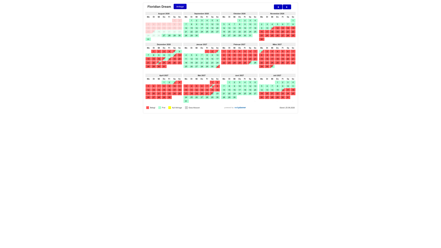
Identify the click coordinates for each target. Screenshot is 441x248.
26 (212, 31)
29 (174, 35)
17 (202, 28)
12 (212, 24)
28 (169, 35)
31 (148, 39)
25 (207, 31)
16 (197, 28)
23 (197, 31)
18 (207, 28)
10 (202, 24)
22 (192, 31)
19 (212, 28)
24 (202, 31)
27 (164, 35)
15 (192, 28)
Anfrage (180, 6)
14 (186, 28)
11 (207, 24)
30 (179, 35)
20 (217, 28)
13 (217, 24)
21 (186, 31)
